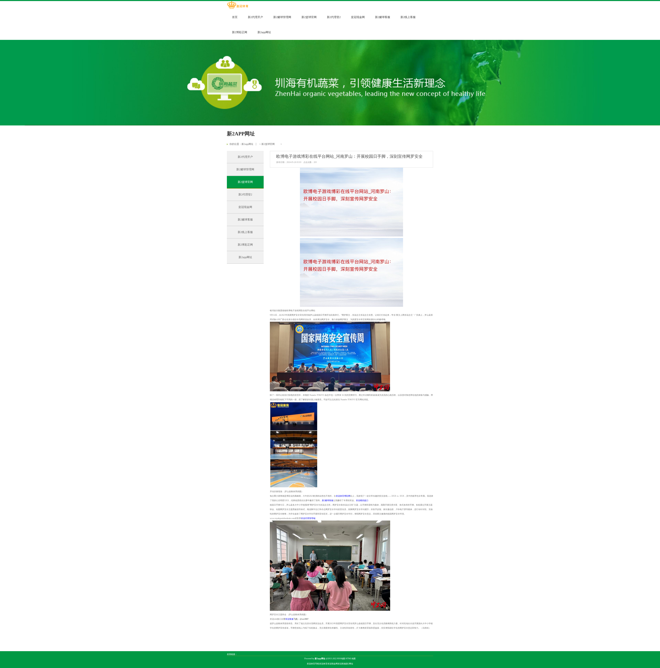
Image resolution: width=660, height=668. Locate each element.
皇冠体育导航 (313, 664)
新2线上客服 (408, 17)
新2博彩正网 (239, 32)
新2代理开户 (255, 17)
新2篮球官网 (309, 17)
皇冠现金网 (358, 17)
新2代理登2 (334, 17)
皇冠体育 (323, 664)
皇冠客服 (342, 664)
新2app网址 (264, 32)
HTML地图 (351, 658)
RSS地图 (341, 658)
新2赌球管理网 (282, 17)
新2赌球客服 (382, 17)
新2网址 (349, 664)
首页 (235, 17)
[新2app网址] (237, 5)
